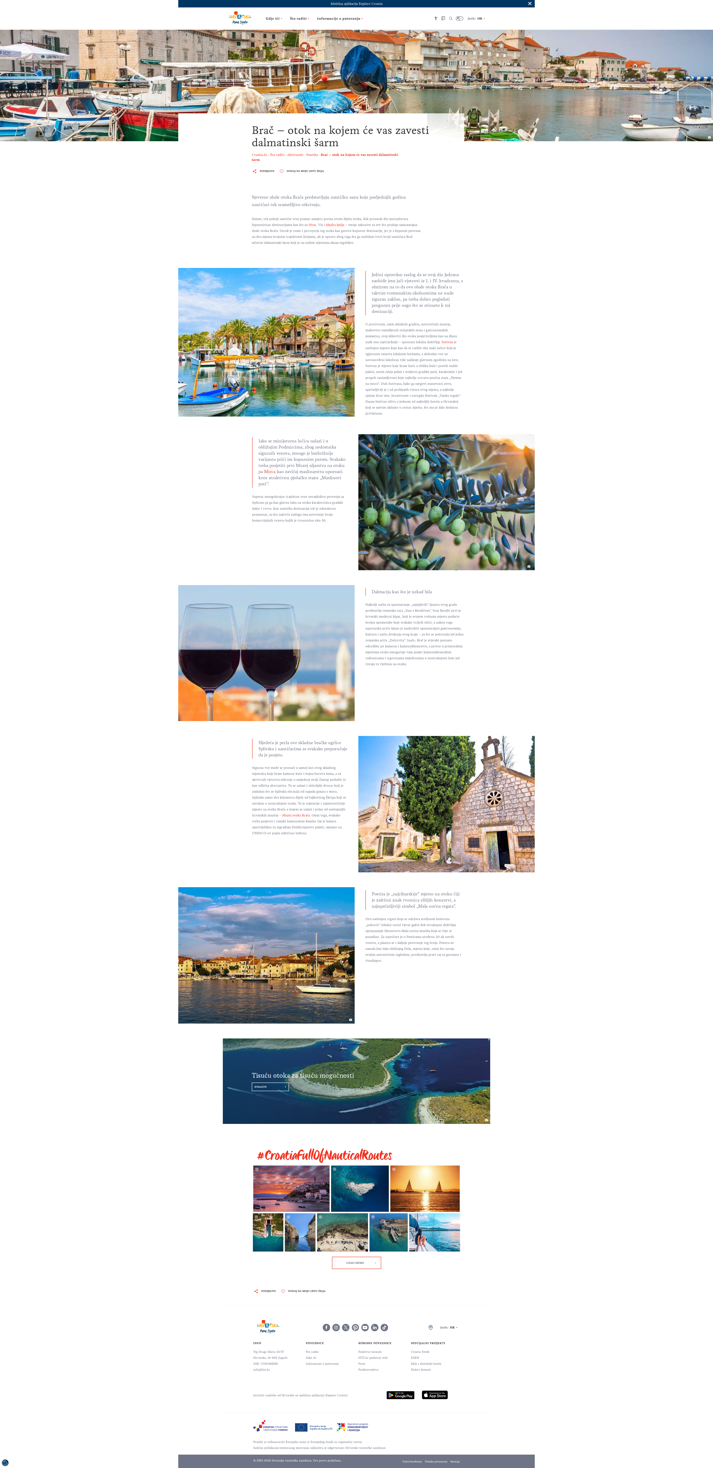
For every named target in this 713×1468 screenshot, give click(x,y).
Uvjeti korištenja (412, 1461)
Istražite (260, 1086)
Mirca (270, 471)
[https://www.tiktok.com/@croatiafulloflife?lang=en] (384, 1327)
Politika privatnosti (436, 1461)
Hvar (312, 225)
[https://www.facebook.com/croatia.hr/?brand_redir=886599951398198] (326, 1327)
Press (361, 1364)
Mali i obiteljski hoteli (426, 1364)
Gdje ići (311, 1358)
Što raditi (312, 1352)
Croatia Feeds (420, 1352)
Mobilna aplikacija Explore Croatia (356, 4)
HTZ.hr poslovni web (373, 1358)
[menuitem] (400, 1395)
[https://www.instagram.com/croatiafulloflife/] (336, 1327)
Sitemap (455, 1461)
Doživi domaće (421, 1370)
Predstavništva (368, 1370)
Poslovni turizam (370, 1352)
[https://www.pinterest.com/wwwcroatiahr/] (355, 1327)
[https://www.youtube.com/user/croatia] (365, 1327)
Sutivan (447, 342)
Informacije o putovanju (322, 1364)
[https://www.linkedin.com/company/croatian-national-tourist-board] (374, 1327)
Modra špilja (335, 225)
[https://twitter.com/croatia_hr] (345, 1327)
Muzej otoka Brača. (296, 815)
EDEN (415, 1358)
